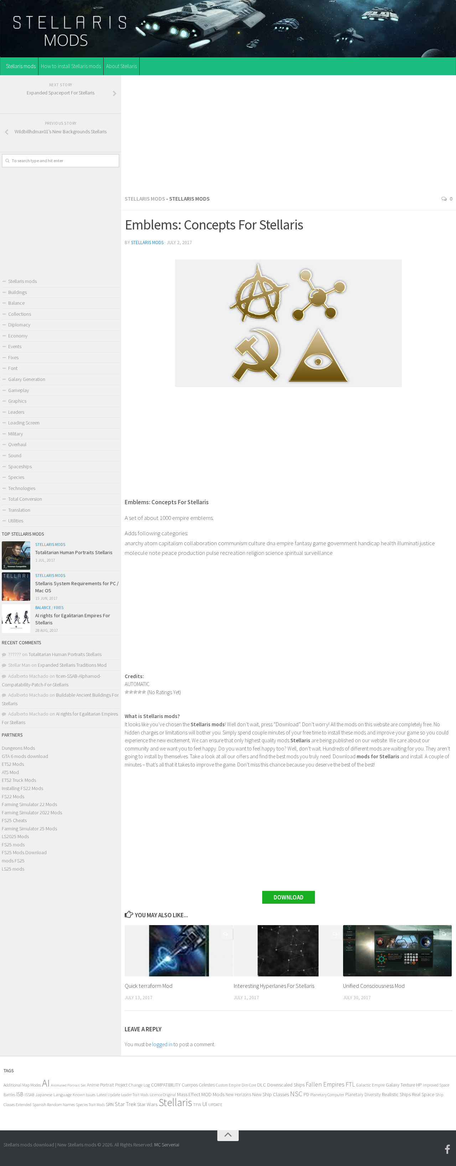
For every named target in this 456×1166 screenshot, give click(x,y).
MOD (206, 1094)
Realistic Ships (396, 1094)
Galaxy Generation (26, 379)
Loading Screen (24, 422)
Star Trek (125, 1104)
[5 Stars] (144, 692)
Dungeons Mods (18, 748)
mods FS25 (13, 860)
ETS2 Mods (13, 764)
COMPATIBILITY (166, 1085)
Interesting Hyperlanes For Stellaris (274, 985)
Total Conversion (25, 499)
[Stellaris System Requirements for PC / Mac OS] (16, 586)
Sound (14, 455)
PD (306, 1095)
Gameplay (18, 390)
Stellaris (175, 1102)
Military (15, 433)
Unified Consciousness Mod (374, 985)
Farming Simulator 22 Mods (29, 804)
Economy (17, 335)
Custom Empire (228, 1085)
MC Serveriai (166, 1144)
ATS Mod (10, 772)
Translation (19, 510)
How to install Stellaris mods (71, 66)
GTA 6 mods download (25, 756)
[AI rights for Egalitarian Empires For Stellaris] (16, 618)
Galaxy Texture (400, 1085)
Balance (16, 303)
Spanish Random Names (53, 1104)
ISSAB (29, 1094)
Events (14, 346)
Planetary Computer (327, 1094)
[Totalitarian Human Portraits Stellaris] (16, 555)
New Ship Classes (270, 1094)
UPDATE (215, 1104)
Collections (19, 314)
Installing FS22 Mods (22, 788)
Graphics (17, 401)
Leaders (16, 412)
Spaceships (20, 466)
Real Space (423, 1094)
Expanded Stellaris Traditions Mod (72, 665)
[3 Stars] (135, 692)
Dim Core (249, 1085)
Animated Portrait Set (68, 1085)
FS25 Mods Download (24, 852)
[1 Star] (127, 692)
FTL (350, 1084)
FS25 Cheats (14, 820)
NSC (296, 1093)
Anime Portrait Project (107, 1085)
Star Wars (147, 1104)
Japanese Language (53, 1094)
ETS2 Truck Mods (19, 780)
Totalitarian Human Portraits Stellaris (74, 552)
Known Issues (84, 1094)
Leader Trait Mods (135, 1094)
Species (16, 477)
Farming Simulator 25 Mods (29, 828)
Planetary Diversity (363, 1095)
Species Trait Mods (90, 1104)
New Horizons (238, 1095)
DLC (261, 1085)
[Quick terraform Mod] (179, 950)
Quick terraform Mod (148, 985)
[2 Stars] (131, 692)
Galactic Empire (370, 1085)
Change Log (139, 1085)
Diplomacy (19, 324)
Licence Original (163, 1094)
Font (12, 368)
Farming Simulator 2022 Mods (32, 812)
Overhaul (17, 444)
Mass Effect (188, 1094)
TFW (197, 1104)
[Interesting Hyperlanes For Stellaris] (288, 950)
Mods (218, 1094)
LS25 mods (13, 869)
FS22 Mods (13, 796)
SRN (110, 1104)
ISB (20, 1094)
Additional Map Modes (22, 1085)
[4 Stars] (140, 692)
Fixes (13, 357)
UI (204, 1104)
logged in (162, 1044)
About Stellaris (121, 66)
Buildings (17, 292)
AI (46, 1083)
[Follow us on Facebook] (447, 1150)
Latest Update (108, 1094)
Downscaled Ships (286, 1085)
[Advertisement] (288, 133)
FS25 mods (13, 844)
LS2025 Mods (15, 836)
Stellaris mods (21, 66)
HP (419, 1085)
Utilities (15, 520)
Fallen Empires (325, 1084)
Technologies (21, 488)
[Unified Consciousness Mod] (397, 950)
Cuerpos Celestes (198, 1085)
